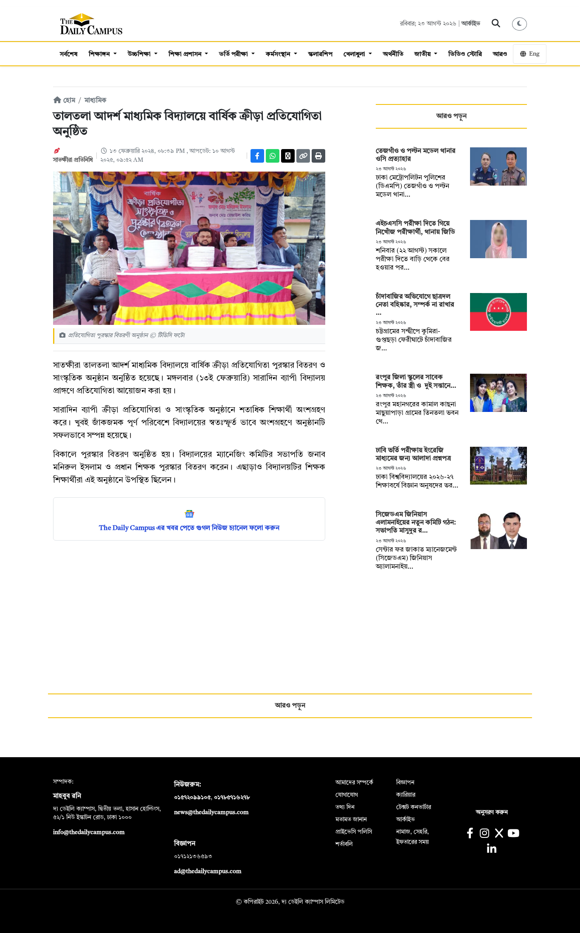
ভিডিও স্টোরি (465, 54)
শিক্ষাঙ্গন (100, 54)
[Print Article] (318, 156)
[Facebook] (257, 156)
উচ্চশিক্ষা (140, 54)
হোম (68, 100)
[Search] (496, 24)
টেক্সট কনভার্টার (413, 807)
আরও (500, 54)
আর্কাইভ (471, 24)
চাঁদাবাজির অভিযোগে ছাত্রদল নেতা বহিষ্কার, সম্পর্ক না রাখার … (415, 304)
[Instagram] (484, 834)
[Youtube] (513, 834)
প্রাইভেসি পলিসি (353, 832)
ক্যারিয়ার (405, 795)
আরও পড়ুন (451, 116)
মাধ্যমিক (95, 100)
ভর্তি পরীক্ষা (234, 54)
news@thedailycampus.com (211, 812)
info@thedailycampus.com (89, 832)
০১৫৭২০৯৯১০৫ (192, 798)
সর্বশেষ (69, 54)
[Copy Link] (303, 156)
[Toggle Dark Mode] (519, 24)
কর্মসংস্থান (279, 54)
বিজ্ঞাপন (405, 783)
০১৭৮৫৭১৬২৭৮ (232, 798)
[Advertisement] (189, 608)
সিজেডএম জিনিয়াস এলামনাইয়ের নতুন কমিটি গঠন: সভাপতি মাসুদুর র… (416, 522)
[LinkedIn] (491, 850)
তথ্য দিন (345, 807)
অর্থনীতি (393, 54)
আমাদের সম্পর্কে (354, 783)
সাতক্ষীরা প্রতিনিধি (73, 160)
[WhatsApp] (272, 156)
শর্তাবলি (344, 844)
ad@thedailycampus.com (208, 871)
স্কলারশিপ (320, 54)
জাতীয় (423, 54)
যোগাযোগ (346, 795)
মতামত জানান (351, 820)
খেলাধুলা (355, 54)
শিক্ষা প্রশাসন (186, 54)
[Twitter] (288, 156)
